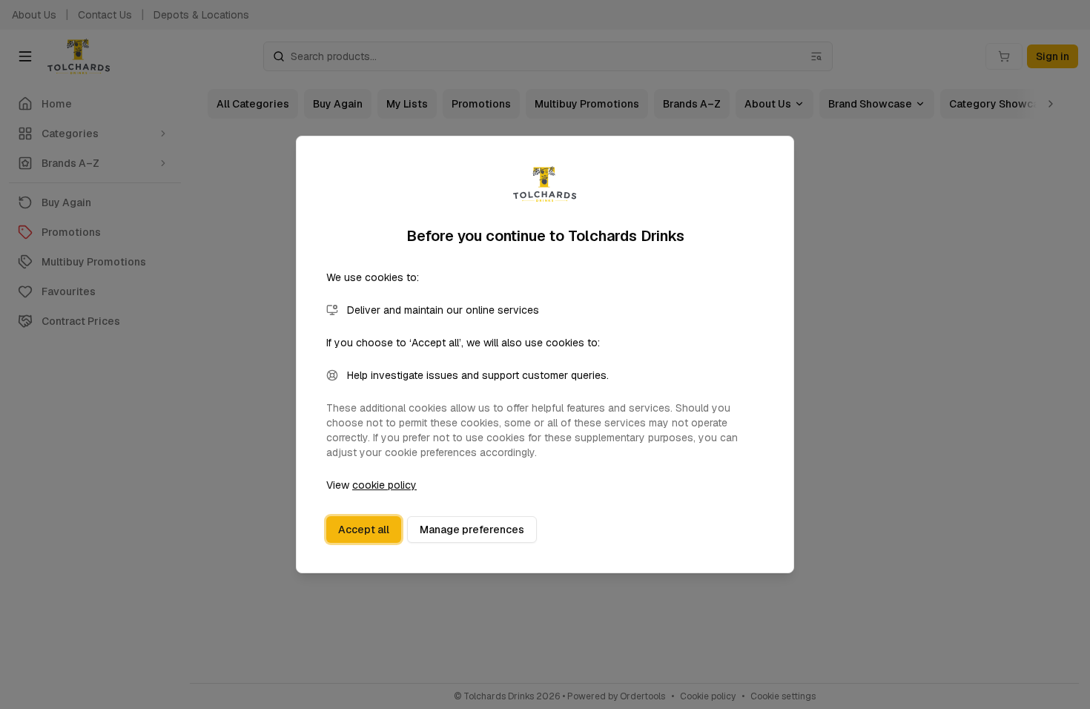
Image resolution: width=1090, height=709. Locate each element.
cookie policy (384, 485)
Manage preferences (472, 529)
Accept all (363, 529)
